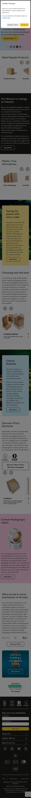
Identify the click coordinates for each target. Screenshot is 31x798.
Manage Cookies (13, 25)
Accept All (24, 25)
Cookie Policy (6, 18)
